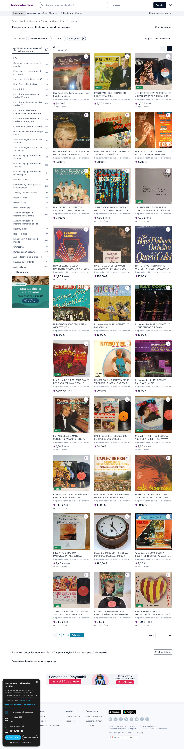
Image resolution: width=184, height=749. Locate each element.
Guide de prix (66, 13)
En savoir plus (25, 700)
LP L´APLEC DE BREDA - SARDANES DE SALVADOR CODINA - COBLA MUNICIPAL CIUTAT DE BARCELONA (111, 496)
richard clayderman (47, 661)
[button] (21, 705)
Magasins (53, 13)
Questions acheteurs (94, 721)
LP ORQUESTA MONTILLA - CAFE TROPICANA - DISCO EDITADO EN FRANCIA (151, 496)
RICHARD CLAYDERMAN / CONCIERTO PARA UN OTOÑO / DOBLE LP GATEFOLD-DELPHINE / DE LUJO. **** (71, 437)
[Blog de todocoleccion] (147, 719)
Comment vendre (73, 716)
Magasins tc (70, 721)
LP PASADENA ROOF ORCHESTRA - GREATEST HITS (70, 326)
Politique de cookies (159, 728)
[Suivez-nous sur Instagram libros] (116, 719)
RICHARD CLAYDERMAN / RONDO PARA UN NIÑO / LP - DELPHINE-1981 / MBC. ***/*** (112, 613)
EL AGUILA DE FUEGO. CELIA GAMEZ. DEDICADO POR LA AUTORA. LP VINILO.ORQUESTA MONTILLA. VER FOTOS (71, 382)
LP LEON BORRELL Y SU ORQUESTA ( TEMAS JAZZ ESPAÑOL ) (112, 153)
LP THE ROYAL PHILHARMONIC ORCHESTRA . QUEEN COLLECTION (152, 267)
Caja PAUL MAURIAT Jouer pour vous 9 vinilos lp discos (71, 94)
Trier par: (147, 38)
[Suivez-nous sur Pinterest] (131, 719)
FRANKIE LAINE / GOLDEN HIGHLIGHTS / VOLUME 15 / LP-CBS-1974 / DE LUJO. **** (70, 267)
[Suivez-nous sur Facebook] (121, 719)
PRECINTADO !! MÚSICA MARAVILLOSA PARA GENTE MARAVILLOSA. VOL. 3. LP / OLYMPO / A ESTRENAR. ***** (71, 554)
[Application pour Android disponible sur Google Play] (129, 712)
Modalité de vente (39, 38)
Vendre (78, 13)
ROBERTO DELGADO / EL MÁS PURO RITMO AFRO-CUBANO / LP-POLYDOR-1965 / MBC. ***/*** (70, 496)
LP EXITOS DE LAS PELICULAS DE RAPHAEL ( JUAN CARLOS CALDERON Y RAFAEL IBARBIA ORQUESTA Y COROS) (110, 437)
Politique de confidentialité (138, 728)
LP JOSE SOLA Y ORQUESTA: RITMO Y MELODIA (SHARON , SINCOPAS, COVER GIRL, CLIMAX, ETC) (111, 382)
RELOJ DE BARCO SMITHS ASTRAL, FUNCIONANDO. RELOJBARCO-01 (111, 554)
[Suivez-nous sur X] (126, 719)
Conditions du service (117, 728)
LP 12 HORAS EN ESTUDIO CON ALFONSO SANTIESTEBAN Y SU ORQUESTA (109, 267)
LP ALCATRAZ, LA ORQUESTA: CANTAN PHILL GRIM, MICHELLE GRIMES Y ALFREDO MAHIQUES (68, 209)
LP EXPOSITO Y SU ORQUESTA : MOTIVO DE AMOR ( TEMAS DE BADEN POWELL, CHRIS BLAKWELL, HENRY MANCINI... (152, 153)
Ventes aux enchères (37, 13)
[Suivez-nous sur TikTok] (142, 719)
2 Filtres (21, 38)
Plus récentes (161, 38)
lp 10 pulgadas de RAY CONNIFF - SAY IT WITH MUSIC (151, 381)
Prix (59, 38)
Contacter (90, 725)
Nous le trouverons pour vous (48, 725)
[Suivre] (86, 56)
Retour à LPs (22, 272)
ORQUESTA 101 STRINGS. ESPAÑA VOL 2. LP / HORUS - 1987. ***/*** (151, 437)
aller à (151, 635)
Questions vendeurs (94, 716)
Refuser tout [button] (30, 737)
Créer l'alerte (164, 27)
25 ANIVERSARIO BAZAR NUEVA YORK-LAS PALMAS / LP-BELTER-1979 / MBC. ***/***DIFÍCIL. (153, 209)
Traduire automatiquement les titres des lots (29, 49)
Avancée (116, 5)
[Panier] (170, 5)
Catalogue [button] (18, 13)
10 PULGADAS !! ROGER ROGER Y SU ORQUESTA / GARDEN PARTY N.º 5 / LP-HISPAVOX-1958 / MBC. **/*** (112, 209)
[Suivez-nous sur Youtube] (137, 719)
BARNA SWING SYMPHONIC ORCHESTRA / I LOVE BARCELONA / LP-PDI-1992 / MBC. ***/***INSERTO (152, 613)
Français (116, 737)
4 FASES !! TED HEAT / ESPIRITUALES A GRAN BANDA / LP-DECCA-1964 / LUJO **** (153, 94)
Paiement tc (40, 716)
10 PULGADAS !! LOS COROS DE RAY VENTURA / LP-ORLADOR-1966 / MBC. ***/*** (70, 613)
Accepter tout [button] (13, 737)
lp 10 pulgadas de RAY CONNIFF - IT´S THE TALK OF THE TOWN (152, 326)
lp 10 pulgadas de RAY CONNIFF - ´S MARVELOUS (111, 326)
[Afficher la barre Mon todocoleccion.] (170, 13)
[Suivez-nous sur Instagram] (110, 719)
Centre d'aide (92, 711)
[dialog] (21, 712)
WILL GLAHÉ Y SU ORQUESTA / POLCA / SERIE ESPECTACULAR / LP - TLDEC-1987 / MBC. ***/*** (153, 554)
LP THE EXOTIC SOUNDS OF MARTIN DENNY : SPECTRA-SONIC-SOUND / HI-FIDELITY (71, 153)
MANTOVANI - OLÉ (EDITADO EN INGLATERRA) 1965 (110, 94)
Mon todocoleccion (158, 13)
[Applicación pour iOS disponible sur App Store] (115, 712)
